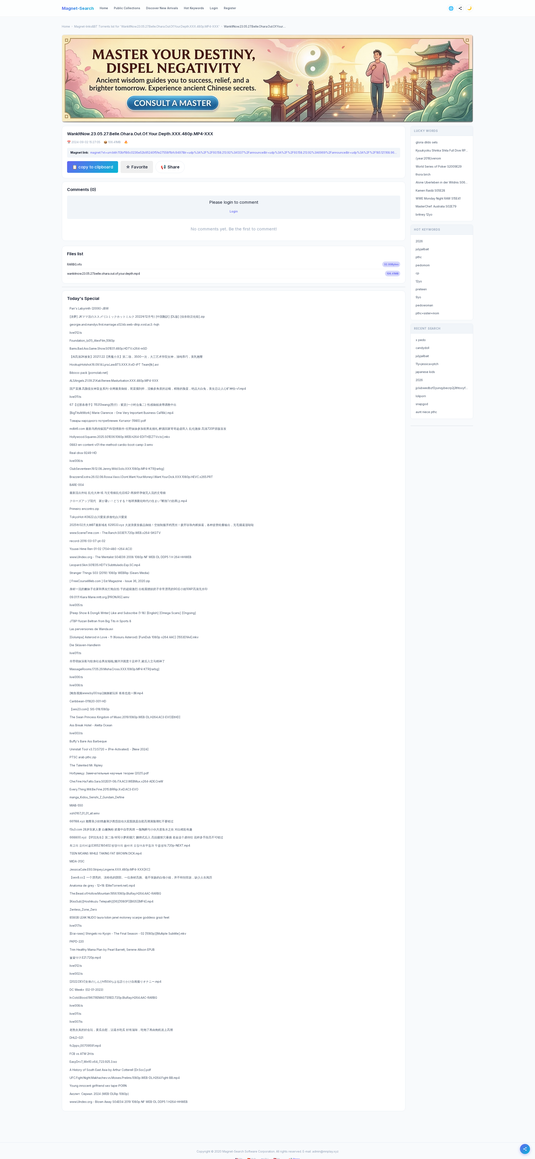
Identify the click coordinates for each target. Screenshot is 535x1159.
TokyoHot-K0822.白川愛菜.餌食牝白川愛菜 (98, 517)
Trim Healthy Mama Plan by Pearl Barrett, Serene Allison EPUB (112, 949)
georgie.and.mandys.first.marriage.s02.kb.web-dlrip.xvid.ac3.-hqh (114, 324)
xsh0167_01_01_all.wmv (85, 813)
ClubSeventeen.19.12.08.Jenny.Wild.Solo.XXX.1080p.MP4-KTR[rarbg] (117, 468)
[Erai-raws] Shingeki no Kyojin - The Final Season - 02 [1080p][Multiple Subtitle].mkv (128, 933)
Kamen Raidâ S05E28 (430, 190)
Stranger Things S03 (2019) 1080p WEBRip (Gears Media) (109, 573)
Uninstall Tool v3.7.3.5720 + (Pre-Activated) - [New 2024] (109, 749)
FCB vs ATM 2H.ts (82, 1053)
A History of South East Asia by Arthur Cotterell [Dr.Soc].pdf (110, 1070)
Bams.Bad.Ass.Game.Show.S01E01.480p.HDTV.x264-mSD (108, 348)
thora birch (423, 174)
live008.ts (76, 461)
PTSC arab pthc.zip (83, 757)
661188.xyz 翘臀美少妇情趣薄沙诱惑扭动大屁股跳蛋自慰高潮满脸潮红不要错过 (121, 821)
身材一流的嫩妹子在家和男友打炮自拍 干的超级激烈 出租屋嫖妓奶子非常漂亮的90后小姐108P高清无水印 (139, 589)
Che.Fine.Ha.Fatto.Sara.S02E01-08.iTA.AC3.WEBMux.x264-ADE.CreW (116, 781)
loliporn (421, 396)
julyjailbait (422, 249)
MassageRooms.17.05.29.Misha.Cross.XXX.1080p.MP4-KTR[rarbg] (114, 669)
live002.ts (76, 973)
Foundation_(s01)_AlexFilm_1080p (92, 340)
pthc (419, 257)
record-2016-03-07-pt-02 (87, 541)
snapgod (422, 404)
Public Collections (127, 8)
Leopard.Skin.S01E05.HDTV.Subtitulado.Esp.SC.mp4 (105, 565)
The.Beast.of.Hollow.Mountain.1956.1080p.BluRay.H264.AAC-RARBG (115, 893)
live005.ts (76, 605)
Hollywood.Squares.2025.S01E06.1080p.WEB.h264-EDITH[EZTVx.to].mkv (120, 437)
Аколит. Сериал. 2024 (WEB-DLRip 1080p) (99, 1094)
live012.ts (76, 332)
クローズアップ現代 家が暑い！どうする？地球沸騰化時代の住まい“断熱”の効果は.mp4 (128, 501)
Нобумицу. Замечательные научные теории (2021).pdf (109, 773)
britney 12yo (424, 214)
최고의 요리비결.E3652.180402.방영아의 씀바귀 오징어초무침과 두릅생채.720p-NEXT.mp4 (130, 845)
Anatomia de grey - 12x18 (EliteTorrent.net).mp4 (102, 885)
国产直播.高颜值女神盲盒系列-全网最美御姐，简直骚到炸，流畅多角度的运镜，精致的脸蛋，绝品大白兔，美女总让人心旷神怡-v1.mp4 (158, 388)
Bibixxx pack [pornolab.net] (89, 372)
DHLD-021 (76, 1037)
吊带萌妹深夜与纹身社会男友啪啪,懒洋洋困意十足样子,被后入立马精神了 (117, 661)
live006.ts (76, 677)
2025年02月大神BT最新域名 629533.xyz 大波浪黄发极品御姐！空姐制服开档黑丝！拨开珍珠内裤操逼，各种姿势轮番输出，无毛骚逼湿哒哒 (162, 525)
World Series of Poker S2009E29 (439, 166)
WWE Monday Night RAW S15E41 (438, 198)
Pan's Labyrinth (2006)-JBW (89, 308)
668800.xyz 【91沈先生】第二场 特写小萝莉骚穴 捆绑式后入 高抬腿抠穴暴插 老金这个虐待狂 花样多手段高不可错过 (146, 837)
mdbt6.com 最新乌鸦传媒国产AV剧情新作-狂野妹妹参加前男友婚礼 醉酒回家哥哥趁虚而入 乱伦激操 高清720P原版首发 (148, 428)
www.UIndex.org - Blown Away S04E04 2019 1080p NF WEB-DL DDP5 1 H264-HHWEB (129, 1101)
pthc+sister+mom (427, 313)
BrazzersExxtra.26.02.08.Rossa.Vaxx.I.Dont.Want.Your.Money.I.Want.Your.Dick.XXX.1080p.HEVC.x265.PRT (141, 477)
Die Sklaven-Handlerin (85, 645)
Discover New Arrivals (162, 8)
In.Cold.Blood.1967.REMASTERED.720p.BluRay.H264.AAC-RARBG (113, 997)
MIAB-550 (76, 805)
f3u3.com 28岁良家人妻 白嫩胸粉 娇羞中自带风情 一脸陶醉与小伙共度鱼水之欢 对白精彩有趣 (131, 829)
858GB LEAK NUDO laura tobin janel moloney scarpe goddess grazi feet (119, 917)
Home (104, 8)
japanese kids (425, 372)
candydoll (422, 348)
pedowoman (424, 305)
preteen (421, 289)
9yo (418, 297)
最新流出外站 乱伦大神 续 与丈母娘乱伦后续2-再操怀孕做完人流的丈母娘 (118, 492)
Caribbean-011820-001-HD (88, 701)
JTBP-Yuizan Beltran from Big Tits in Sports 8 (100, 621)
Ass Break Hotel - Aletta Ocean (91, 725)
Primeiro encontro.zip (84, 509)
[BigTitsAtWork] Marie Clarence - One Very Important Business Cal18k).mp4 (121, 413)
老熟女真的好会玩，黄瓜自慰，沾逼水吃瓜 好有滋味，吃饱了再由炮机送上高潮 (121, 1029)
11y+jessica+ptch (427, 364)
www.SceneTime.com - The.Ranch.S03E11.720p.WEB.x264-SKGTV (115, 533)
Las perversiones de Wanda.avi (91, 629)
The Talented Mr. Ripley (86, 765)
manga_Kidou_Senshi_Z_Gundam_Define (97, 797)
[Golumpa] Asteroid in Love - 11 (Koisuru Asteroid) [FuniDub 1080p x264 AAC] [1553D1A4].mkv (134, 637)
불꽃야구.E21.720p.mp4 (85, 957)
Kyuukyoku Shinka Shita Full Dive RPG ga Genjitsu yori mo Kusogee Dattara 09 (443, 150)
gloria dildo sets (427, 142)
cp (417, 273)
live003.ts (76, 733)
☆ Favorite (137, 166)
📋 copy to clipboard (92, 166)
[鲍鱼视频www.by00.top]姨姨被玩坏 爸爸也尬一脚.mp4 (106, 693)
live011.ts (75, 396)
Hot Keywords (194, 8)
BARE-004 (77, 485)
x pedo (421, 340)
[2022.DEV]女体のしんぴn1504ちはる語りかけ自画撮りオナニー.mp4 (115, 981)
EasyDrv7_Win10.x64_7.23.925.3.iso (93, 1061)
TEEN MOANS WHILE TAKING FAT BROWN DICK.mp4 (106, 853)
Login (214, 8)
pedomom (423, 265)
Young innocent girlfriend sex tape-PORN (98, 1085)
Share (170, 166)
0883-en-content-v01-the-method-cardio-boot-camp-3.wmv (111, 444)
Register (230, 8)
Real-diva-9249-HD (83, 453)
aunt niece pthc (426, 412)
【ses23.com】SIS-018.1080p (90, 709)
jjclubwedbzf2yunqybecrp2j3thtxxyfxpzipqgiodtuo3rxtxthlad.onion (443, 388)
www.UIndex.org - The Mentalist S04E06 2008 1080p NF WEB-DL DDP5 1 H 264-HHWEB (130, 557)
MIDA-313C (77, 861)
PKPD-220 (77, 941)
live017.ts (76, 925)
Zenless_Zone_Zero (83, 909)
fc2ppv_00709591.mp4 (85, 1045)
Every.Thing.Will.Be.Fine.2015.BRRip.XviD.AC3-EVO (104, 789)
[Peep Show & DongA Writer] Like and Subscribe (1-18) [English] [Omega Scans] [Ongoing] (133, 613)
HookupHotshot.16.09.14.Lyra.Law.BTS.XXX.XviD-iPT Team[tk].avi (114, 364)
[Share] (460, 8)
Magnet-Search (78, 8)
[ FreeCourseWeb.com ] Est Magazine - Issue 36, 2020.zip (110, 581)
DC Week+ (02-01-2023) (86, 989)
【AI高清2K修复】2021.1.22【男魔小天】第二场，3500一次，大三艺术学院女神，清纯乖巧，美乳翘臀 (136, 356)
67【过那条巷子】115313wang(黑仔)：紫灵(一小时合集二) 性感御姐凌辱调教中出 (123, 404)
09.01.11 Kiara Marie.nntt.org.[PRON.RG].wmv (99, 597)
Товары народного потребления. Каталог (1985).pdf (108, 420)
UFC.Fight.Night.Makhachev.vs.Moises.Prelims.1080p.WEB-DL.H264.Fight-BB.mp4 (125, 1077)
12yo (419, 281)
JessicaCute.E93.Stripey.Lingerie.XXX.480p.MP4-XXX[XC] (110, 869)
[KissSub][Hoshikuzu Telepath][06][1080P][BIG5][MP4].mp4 (111, 901)
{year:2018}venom (428, 158)
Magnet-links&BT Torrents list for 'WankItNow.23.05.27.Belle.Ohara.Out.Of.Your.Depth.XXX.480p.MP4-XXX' (147, 26)
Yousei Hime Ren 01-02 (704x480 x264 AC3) (101, 549)
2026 (419, 241)
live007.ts (76, 1021)
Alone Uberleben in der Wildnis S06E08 (443, 182)
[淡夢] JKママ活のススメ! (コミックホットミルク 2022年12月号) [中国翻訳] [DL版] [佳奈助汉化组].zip (137, 316)
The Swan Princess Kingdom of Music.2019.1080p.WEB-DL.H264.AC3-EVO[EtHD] (125, 717)
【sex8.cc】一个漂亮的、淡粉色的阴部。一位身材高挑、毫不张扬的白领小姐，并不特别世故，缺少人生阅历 (141, 877)
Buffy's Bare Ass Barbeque (88, 741)
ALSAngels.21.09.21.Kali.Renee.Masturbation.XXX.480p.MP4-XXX (114, 380)
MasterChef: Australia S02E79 (436, 206)
